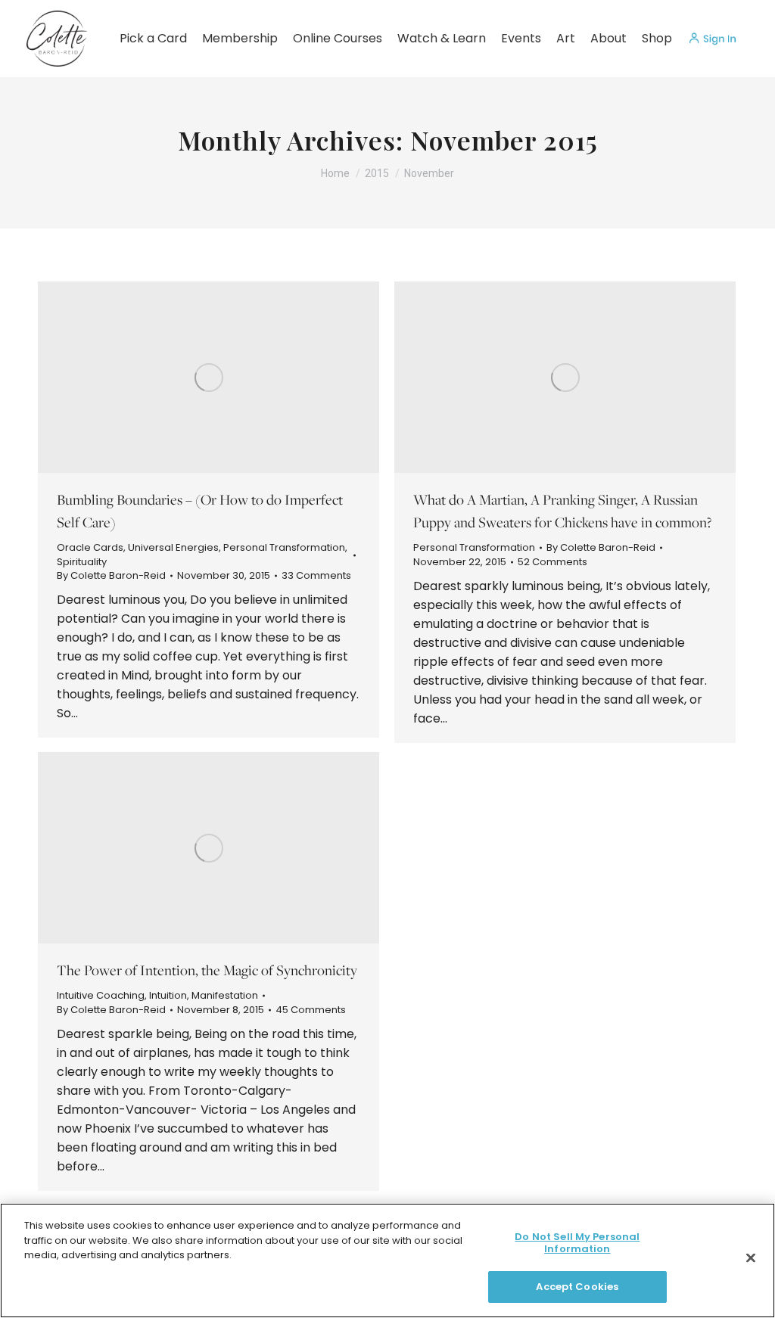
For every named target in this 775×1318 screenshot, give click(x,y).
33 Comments (316, 576)
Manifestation (224, 995)
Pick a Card (153, 38)
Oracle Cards (90, 547)
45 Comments (310, 1010)
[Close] (750, 1258)
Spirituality (82, 562)
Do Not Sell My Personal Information (577, 1242)
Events (521, 38)
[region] (387, 1260)
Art (565, 38)
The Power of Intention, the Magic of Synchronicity (207, 970)
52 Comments (552, 562)
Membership (240, 38)
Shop (657, 38)
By (111, 576)
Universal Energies (173, 547)
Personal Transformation (284, 547)
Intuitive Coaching (101, 995)
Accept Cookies (577, 1286)
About (608, 38)
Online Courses (337, 38)
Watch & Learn (441, 38)
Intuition (168, 995)
